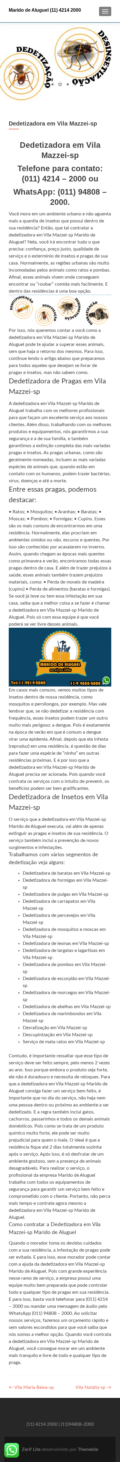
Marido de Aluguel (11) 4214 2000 (45, 10)
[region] (60, 62)
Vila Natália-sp (93, 1387)
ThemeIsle (88, 1449)
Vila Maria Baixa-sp (31, 1387)
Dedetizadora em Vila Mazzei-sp (53, 123)
